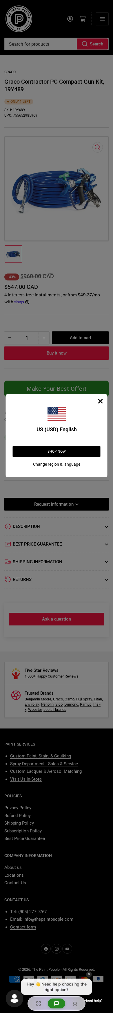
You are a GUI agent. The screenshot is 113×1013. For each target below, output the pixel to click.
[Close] (100, 401)
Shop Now (57, 451)
